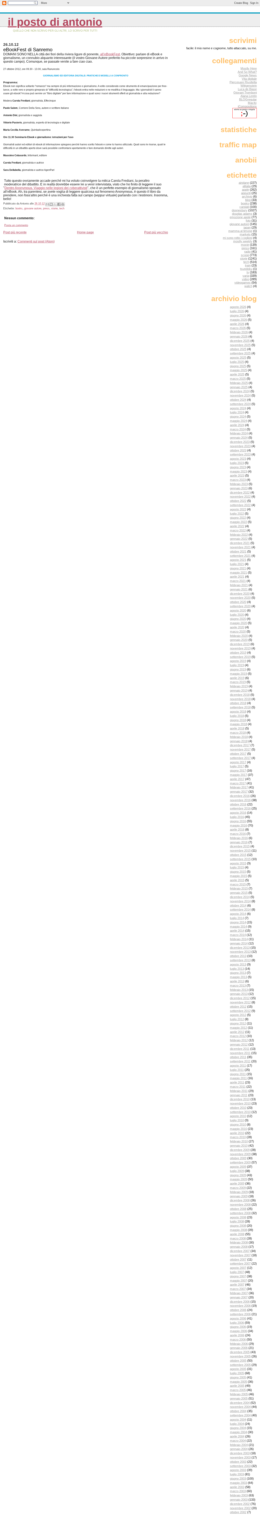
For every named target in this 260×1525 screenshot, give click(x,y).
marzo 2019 (238, 682)
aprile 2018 (237, 728)
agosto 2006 (238, 1318)
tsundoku (246, 269)
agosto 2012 (238, 1015)
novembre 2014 (240, 901)
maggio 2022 (238, 522)
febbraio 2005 (239, 1394)
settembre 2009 (240, 1162)
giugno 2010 (238, 1124)
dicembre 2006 (240, 1301)
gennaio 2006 (239, 1348)
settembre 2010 (240, 1112)
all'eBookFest (110, 54)
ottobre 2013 (238, 956)
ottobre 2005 (238, 1360)
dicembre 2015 (240, 846)
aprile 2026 (237, 324)
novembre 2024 (240, 395)
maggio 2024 (238, 420)
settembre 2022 (240, 505)
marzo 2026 (238, 328)
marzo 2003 (238, 1491)
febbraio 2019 (239, 686)
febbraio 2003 (239, 1495)
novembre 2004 (240, 1406)
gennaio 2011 (238, 1095)
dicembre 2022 (240, 492)
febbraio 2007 (239, 1293)
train (248, 265)
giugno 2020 (238, 618)
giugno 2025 (238, 366)
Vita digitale (249, 78)
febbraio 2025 (239, 383)
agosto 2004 (238, 1419)
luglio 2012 (237, 1019)
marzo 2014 (238, 935)
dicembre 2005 (240, 1352)
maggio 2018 (238, 724)
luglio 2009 (237, 1171)
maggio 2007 (238, 1280)
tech (61, 208)
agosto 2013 (238, 964)
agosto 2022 (238, 509)
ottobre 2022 (238, 501)
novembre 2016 (240, 800)
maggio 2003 (238, 1482)
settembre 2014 (240, 909)
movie (245, 244)
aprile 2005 (237, 1385)
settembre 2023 (240, 454)
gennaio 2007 (239, 1297)
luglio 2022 (237, 513)
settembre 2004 (240, 1415)
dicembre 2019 (240, 644)
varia (246, 275)
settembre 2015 (240, 859)
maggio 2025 (238, 370)
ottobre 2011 (238, 1057)
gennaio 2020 (239, 640)
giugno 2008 (238, 1225)
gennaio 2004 (239, 1449)
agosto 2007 (238, 1267)
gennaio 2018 (239, 741)
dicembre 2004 (240, 1402)
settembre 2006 (240, 1314)
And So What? (247, 72)
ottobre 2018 (238, 703)
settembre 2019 (240, 657)
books (19, 208)
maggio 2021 (238, 572)
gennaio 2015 (239, 892)
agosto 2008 (238, 1217)
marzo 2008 (238, 1238)
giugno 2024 (238, 416)
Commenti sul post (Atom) (36, 241)
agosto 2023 (238, 458)
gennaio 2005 (239, 1398)
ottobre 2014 (238, 905)
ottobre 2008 (238, 1209)
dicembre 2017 (240, 745)
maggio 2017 (238, 774)
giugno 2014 (238, 922)
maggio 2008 (238, 1230)
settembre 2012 (240, 1011)
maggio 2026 (238, 319)
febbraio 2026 (239, 332)
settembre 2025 (240, 353)
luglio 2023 (237, 463)
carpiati (244, 207)
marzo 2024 (238, 429)
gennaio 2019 (239, 690)
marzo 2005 (238, 1390)
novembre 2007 (240, 1255)
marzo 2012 (238, 1036)
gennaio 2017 (239, 791)
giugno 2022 (238, 517)
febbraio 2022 (239, 534)
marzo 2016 (238, 833)
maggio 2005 (238, 1381)
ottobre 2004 (238, 1411)
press (46, 208)
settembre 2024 (240, 404)
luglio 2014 (237, 918)
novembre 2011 (240, 1053)
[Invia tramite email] (47, 204)
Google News (248, 75)
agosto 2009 (238, 1166)
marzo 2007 (238, 1289)
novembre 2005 (240, 1356)
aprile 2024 (237, 425)
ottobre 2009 (238, 1158)
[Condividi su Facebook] (59, 204)
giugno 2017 (238, 770)
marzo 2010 (238, 1137)
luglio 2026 (237, 311)
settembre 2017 (240, 758)
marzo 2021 (238, 581)
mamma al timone (240, 231)
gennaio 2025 (239, 387)
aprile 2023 (237, 475)
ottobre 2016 (238, 804)
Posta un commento (16, 225)
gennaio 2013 (239, 994)
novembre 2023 (240, 446)
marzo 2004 (238, 1440)
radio (247, 251)
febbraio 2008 (239, 1242)
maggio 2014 (238, 926)
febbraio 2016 (239, 838)
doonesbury (239, 210)
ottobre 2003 (238, 1461)
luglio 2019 (237, 665)
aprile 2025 (237, 374)
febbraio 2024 (239, 433)
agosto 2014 (238, 913)
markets (245, 234)
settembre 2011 (240, 1061)
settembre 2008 (240, 1213)
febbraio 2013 (239, 989)
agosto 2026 (238, 307)
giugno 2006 (238, 1326)
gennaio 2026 (239, 336)
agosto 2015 (238, 863)
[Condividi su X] (55, 204)
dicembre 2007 (240, 1251)
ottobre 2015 (238, 855)
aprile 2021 (237, 576)
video (245, 279)
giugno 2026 (238, 315)
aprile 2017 (237, 779)
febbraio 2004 (239, 1445)
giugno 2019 (238, 669)
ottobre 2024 (238, 399)
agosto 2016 (238, 812)
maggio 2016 (238, 825)
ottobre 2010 (238, 1107)
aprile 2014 (237, 930)
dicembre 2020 (240, 593)
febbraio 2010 (239, 1141)
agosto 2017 (238, 762)
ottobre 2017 (238, 753)
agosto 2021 (238, 559)
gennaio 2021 (239, 589)
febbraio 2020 (239, 635)
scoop (245, 255)
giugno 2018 (238, 720)
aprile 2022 (237, 526)
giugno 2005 (238, 1377)
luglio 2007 (237, 1272)
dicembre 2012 (240, 998)
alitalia (247, 186)
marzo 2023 (238, 479)
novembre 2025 (240, 345)
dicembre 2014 (240, 897)
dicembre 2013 (240, 947)
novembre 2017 (240, 749)
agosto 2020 (238, 610)
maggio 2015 (238, 876)
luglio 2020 (237, 614)
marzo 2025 (238, 378)
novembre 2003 (240, 1457)
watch (248, 286)
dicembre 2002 (240, 1504)
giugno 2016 (238, 821)
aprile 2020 (237, 627)
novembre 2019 (240, 648)
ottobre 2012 (238, 1006)
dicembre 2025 (240, 340)
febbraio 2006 (239, 1343)
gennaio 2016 (239, 842)
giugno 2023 (238, 467)
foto (248, 220)
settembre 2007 (240, 1263)
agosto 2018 (238, 711)
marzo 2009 (238, 1187)
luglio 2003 (237, 1474)
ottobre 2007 (238, 1259)
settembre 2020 (240, 606)
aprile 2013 (237, 981)
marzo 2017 (238, 783)
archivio (247, 196)
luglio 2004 (237, 1424)
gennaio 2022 (239, 538)
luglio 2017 (237, 766)
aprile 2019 (237, 678)
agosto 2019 (238, 661)
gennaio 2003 (239, 1499)
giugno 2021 (238, 568)
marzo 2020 (238, 631)
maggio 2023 (238, 471)
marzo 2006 (238, 1339)
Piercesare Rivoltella (243, 82)
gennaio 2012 (239, 1044)
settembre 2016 (240, 808)
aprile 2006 (237, 1335)
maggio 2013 (238, 977)
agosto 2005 (238, 1369)
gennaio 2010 (239, 1145)
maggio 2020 (238, 623)
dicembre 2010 (240, 1099)
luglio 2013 (237, 968)
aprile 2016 (237, 829)
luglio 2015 (237, 867)
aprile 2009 (237, 1183)
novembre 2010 (240, 1103)
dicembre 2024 (240, 391)
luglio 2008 (237, 1221)
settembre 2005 (240, 1365)
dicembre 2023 (240, 442)
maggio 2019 (238, 673)
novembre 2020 (240, 597)
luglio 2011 (237, 1070)
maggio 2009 (238, 1179)
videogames (242, 282)
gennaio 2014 (239, 943)
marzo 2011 (238, 1086)
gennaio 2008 (239, 1246)
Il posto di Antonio (55, 22)
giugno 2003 (238, 1478)
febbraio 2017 (239, 787)
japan (247, 227)
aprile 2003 (237, 1487)
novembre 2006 (240, 1305)
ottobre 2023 (238, 450)
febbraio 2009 (239, 1192)
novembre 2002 (240, 1508)
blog (248, 200)
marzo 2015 (238, 884)
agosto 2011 (238, 1065)
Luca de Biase (247, 89)
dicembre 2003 (240, 1453)
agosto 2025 (238, 357)
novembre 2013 (240, 951)
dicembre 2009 (240, 1150)
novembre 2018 (240, 699)
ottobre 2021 (238, 551)
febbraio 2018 (239, 737)
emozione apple (240, 217)
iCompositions (247, 106)
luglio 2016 (237, 817)
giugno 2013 (238, 972)
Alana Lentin (248, 96)
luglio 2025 (237, 362)
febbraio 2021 (239, 585)
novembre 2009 (240, 1154)
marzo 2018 (238, 732)
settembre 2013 (240, 960)
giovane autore (32, 208)
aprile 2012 (237, 1032)
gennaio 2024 (239, 437)
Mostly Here (248, 68)
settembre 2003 (240, 1466)
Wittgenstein (248, 85)
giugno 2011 (238, 1074)
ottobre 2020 (238, 602)
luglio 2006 (237, 1322)
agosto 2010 (238, 1116)
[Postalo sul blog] (51, 204)
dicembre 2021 (240, 543)
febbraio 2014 (239, 939)
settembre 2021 (240, 555)
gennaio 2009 (239, 1196)
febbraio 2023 (239, 484)
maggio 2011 (238, 1078)
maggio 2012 (238, 1027)
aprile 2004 (237, 1436)
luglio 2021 (237, 564)
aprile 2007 (237, 1284)
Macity (252, 103)
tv (248, 272)
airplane (244, 182)
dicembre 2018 (240, 694)
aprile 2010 (237, 1133)
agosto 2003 (238, 1470)
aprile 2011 (237, 1082)
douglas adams (242, 213)
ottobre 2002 (238, 1512)
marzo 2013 (238, 985)
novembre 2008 (240, 1204)
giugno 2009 (238, 1175)
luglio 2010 (237, 1120)
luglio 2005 (237, 1373)
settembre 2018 (240, 707)
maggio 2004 (238, 1432)
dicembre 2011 (239, 1048)
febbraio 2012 (239, 1040)
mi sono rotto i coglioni (237, 238)
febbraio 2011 (239, 1091)
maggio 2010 (238, 1128)
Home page (85, 232)
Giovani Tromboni (245, 92)
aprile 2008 (237, 1234)
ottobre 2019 (238, 652)
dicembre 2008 (240, 1200)
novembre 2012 (240, 1002)
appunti (246, 193)
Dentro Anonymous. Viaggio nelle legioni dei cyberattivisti (45, 188)
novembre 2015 (240, 850)
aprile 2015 (237, 880)
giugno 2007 (238, 1276)
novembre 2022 (240, 496)
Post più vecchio (156, 232)
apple (245, 189)
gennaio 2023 (239, 488)
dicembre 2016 (240, 796)
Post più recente (15, 232)
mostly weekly (242, 241)
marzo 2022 (238, 530)
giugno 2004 (238, 1428)
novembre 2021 (240, 547)
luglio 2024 (237, 412)
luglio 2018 (237, 716)
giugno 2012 (238, 1023)
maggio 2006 (238, 1331)
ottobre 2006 (238, 1310)
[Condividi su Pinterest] (63, 204)
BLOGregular (248, 99)
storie (54, 208)
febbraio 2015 (239, 888)
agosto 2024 (238, 408)
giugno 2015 (238, 871)
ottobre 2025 (238, 349)
